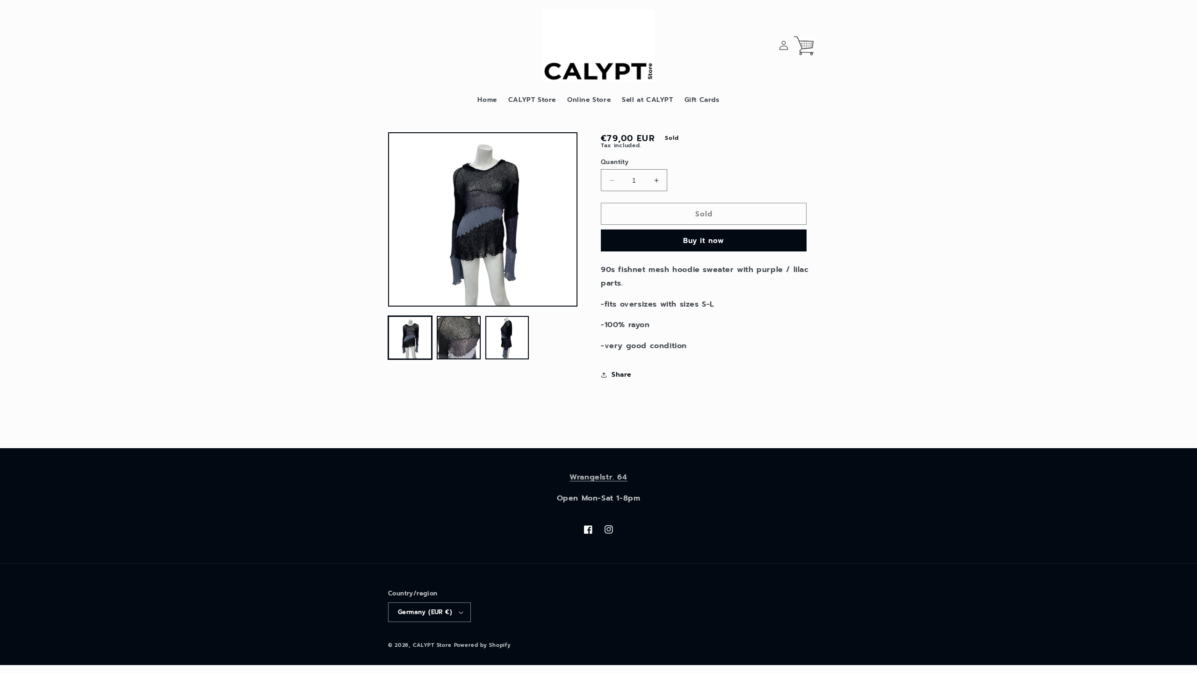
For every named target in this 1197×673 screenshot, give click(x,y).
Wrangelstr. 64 (598, 477)
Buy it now (703, 241)
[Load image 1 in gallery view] (410, 338)
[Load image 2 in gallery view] (459, 338)
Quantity (614, 162)
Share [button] (621, 374)
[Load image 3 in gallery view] (507, 338)
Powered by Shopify (482, 645)
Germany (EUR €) (425, 612)
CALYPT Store (432, 645)
